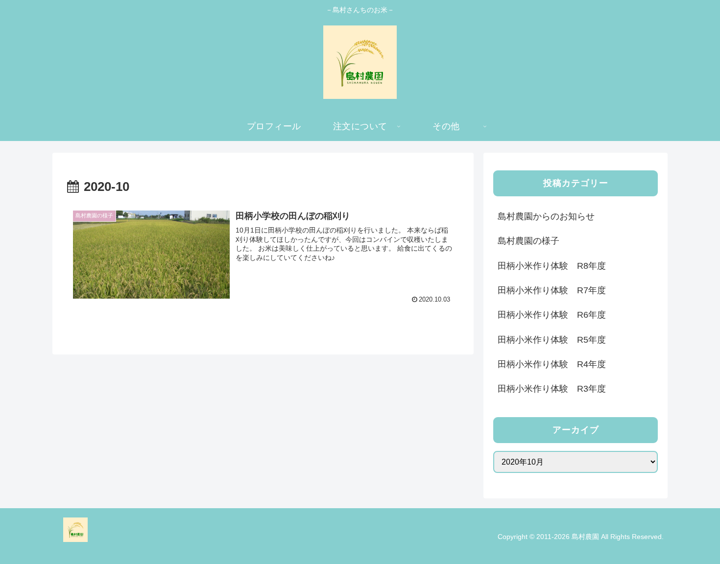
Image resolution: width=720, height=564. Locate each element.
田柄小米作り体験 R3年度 (552, 389)
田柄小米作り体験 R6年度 (552, 315)
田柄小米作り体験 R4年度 (552, 364)
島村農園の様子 (528, 241)
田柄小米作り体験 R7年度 (552, 290)
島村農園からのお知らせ (546, 216)
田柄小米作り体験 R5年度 (552, 340)
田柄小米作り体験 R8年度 (552, 266)
